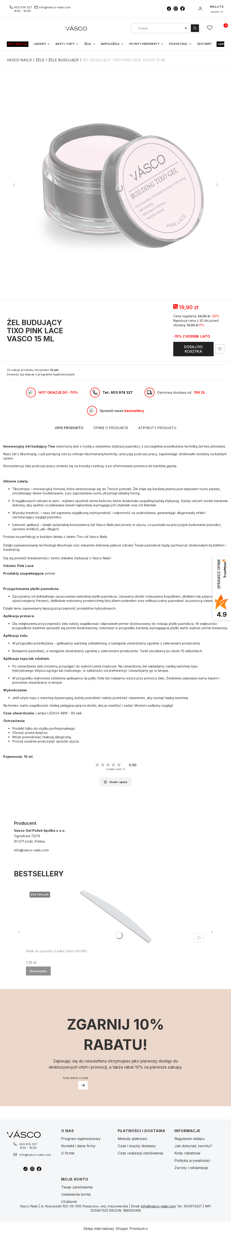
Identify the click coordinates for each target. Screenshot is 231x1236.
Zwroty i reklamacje (191, 1167)
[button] (195, 28)
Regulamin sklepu (189, 1138)
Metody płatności (132, 1138)
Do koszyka (38, 971)
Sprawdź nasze (122, 411)
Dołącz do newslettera (83, 1085)
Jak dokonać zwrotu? (193, 1146)
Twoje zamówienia (76, 1187)
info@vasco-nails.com (55, 7)
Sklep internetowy (114, 1228)
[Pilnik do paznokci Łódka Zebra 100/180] (115, 916)
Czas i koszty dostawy (137, 1146)
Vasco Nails (19, 60)
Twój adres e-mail (75, 1078)
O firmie (67, 1153)
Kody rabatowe (187, 1153)
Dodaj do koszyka (193, 349)
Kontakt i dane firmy (78, 1146)
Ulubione (69, 1201)
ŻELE (40, 60)
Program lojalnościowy (80, 1138)
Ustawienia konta (75, 1194)
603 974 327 (23, 7)
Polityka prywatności (192, 1160)
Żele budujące (63, 60)
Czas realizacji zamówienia (140, 1153)
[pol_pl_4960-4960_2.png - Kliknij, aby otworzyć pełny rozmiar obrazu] (115, 184)
